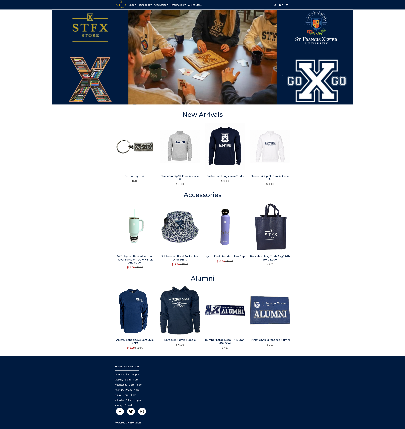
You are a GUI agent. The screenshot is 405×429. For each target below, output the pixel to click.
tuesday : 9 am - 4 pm (126, 379)
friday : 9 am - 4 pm (125, 394)
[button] (30, 57)
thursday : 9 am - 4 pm (127, 389)
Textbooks (144, 4)
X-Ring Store (195, 4)
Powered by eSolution (128, 422)
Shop (131, 4)
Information (177, 4)
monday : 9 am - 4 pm (127, 374)
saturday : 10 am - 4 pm (128, 399)
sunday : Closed (123, 405)
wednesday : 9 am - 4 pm (128, 384)
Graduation (160, 4)
